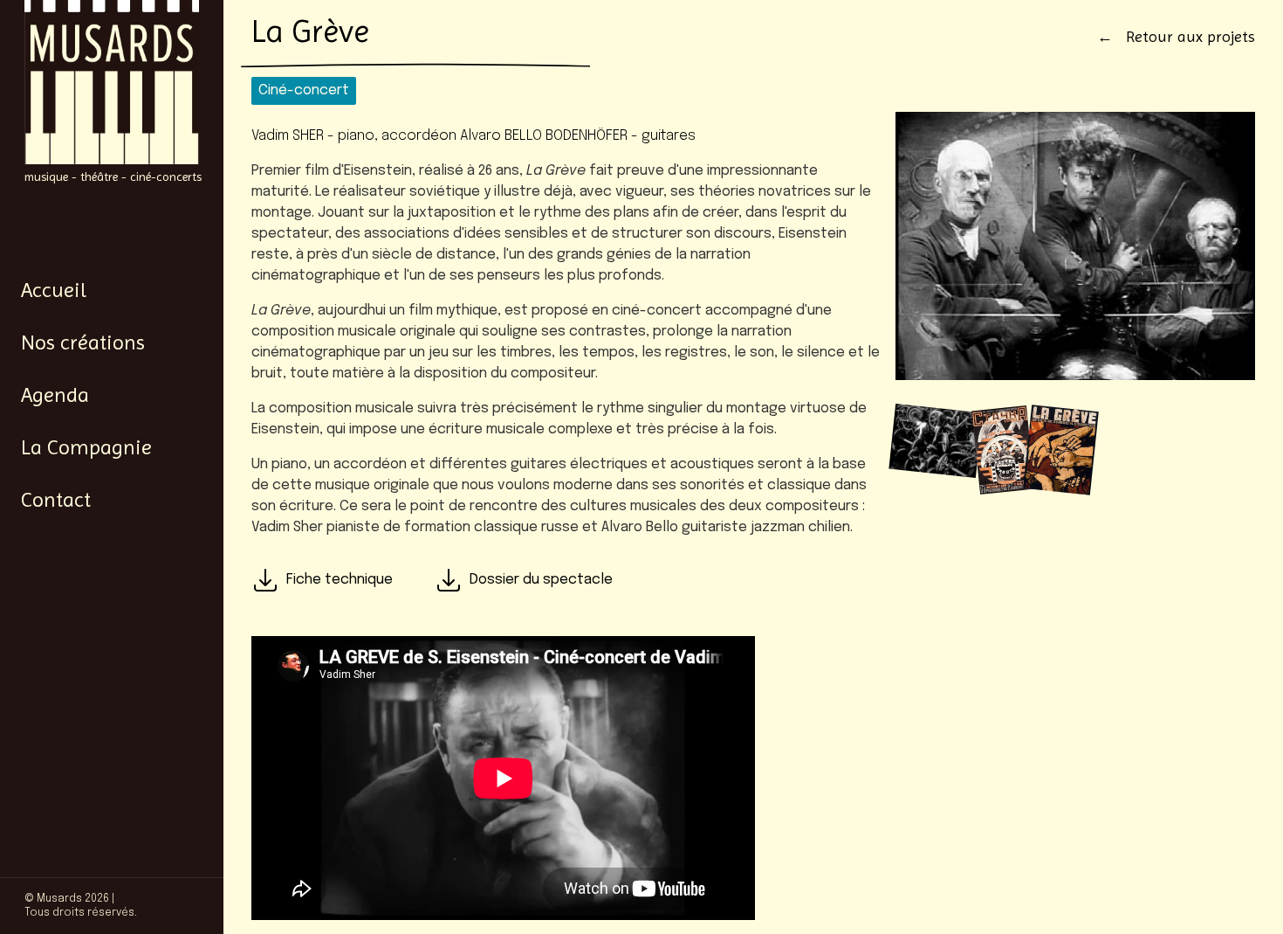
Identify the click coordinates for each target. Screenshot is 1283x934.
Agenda (55, 395)
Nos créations (83, 342)
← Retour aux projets (1176, 36)
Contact (56, 500)
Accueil (53, 290)
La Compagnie (86, 447)
